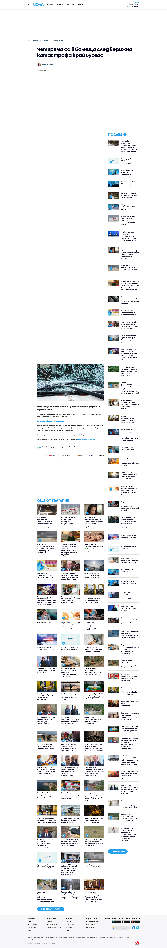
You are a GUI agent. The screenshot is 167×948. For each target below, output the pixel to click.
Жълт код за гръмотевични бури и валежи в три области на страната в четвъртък (46, 548)
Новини (50, 4)
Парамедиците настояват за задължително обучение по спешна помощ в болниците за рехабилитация (129, 435)
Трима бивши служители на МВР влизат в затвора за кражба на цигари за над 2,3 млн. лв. (94, 747)
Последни (31, 921)
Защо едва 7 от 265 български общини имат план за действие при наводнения (93, 720)
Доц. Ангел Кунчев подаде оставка (44, 623)
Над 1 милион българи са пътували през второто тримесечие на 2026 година (70, 696)
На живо (81, 4)
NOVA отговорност (92, 921)
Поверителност (94, 937)
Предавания (70, 924)
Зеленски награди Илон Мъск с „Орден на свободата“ (130, 703)
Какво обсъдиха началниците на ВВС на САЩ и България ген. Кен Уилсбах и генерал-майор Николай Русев (130, 760)
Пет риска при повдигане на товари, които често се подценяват (129, 677)
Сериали (69, 927)
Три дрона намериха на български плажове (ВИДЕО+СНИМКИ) (70, 820)
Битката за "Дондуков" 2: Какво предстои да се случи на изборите (93, 696)
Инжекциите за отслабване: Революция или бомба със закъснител (46, 696)
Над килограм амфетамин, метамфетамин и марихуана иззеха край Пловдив (93, 625)
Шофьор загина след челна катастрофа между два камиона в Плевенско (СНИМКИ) (69, 747)
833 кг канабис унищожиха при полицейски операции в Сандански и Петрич (93, 671)
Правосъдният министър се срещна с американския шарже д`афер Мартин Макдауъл (70, 721)
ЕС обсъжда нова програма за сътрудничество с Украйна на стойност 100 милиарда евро (129, 236)
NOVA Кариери (90, 924)
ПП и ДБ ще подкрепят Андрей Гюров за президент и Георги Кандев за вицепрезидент (69, 771)
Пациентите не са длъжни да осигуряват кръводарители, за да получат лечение (46, 770)
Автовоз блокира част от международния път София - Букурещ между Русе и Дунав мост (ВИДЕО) (93, 796)
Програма (60, 4)
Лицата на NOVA (52, 924)
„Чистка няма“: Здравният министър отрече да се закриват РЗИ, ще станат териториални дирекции (93, 522)
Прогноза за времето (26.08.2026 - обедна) (69, 648)
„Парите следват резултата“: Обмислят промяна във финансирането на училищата (70, 672)
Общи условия (85, 937)
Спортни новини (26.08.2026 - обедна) (129, 571)
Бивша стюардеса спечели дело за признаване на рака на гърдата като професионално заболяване (129, 523)
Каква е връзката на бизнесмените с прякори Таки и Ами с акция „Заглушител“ (70, 795)
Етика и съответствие (123, 937)
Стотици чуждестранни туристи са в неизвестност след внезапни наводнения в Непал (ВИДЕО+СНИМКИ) (130, 388)
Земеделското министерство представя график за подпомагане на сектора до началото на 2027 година (93, 896)
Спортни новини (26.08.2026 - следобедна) (127, 172)
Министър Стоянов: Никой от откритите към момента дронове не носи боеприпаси (69, 576)
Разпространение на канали (50, 937)
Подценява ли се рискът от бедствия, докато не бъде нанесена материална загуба (70, 625)
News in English (90, 927)
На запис (71, 4)
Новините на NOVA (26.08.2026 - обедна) (129, 582)
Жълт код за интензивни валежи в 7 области (94, 866)
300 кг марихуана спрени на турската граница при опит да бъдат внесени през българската (129, 371)
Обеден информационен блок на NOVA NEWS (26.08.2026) (130, 207)
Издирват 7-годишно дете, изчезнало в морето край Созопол (45, 746)
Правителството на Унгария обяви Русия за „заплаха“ (129, 608)
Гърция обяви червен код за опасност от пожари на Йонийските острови (130, 462)
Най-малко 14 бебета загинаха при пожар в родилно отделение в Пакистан (129, 621)
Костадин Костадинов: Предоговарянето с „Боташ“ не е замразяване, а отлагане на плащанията (46, 722)
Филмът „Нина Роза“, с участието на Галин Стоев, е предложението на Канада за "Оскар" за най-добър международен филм (69, 550)
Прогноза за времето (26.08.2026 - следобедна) (129, 161)
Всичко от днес (33, 924)
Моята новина (32, 927)
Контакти (78, 937)
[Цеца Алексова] (39, 64)
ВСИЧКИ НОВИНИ (117, 851)
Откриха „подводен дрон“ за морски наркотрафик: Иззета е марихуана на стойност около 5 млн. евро (47, 600)
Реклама (30, 937)
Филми (68, 930)
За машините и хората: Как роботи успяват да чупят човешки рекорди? (47, 820)
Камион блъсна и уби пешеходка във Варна (45, 648)
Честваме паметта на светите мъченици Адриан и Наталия (93, 820)
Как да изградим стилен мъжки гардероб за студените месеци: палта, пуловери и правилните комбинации (128, 834)
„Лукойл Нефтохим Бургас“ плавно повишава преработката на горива (68, 521)
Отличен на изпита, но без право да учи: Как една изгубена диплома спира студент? (70, 842)
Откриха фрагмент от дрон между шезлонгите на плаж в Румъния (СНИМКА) (130, 634)
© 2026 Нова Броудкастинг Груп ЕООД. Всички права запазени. (42, 943)
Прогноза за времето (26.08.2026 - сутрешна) (46, 866)
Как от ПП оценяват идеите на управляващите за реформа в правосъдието (45, 843)
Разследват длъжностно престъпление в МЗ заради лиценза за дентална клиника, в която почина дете (45, 522)
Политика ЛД (102, 937)
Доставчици (71, 937)
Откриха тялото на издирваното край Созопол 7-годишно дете (94, 575)
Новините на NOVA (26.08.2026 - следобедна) (128, 184)
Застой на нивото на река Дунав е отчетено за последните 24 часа (46, 795)
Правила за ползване (111, 937)
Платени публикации (32, 939)
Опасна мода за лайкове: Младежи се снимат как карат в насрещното (129, 476)
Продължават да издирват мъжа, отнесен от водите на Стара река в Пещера (70, 895)
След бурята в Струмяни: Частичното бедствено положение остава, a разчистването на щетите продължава (46, 896)
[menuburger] (29, 4)
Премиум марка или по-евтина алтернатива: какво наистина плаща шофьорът (130, 300)
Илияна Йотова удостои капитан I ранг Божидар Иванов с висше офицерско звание (70, 599)
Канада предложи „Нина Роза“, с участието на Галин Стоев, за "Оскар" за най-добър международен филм (130, 285)
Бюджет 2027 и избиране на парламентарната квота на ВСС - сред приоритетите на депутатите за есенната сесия (70, 869)
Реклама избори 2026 (38, 937)
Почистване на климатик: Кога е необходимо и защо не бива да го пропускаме (129, 804)
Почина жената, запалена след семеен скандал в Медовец (93, 649)
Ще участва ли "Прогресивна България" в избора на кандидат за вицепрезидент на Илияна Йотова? (94, 771)
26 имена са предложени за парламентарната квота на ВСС (46, 670)
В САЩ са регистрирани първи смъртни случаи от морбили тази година (130, 775)
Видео (29, 930)
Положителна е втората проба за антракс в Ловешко (45, 575)
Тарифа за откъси (63, 937)
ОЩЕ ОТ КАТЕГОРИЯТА (50, 909)
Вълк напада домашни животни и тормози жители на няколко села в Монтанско (93, 842)
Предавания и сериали (54, 927)
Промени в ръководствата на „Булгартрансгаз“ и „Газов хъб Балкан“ (92, 599)
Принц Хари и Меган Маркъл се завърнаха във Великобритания (129, 195)
